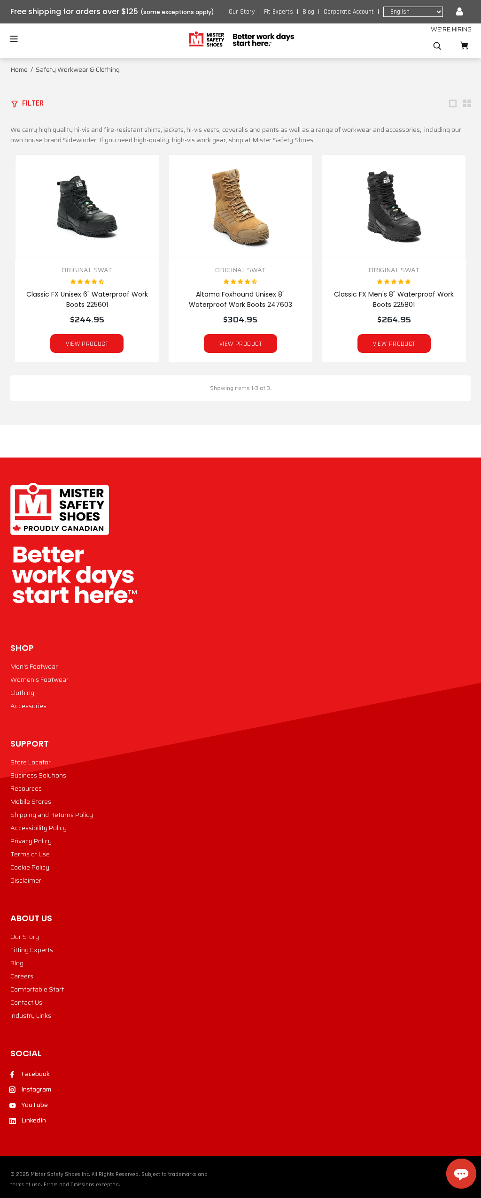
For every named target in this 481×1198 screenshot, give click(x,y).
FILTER (33, 103)
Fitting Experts (31, 950)
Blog (308, 12)
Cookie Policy (29, 867)
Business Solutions (38, 775)
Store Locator (30, 762)
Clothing (22, 692)
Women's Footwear (39, 679)
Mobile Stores (30, 801)
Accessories (28, 706)
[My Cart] (464, 45)
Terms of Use (30, 854)
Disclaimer (25, 880)
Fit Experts (278, 12)
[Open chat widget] (461, 1174)
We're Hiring (451, 29)
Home (19, 69)
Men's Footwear (34, 666)
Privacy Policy (31, 841)
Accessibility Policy (38, 828)
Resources (26, 788)
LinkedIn (33, 1120)
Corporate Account (349, 12)
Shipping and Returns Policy (51, 814)
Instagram (36, 1089)
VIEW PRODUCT (87, 344)
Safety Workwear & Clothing (78, 69)
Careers (21, 976)
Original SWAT (87, 270)
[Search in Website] (437, 45)
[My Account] (459, 12)
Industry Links (30, 1015)
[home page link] (240, 39)
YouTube (34, 1104)
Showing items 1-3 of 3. (240, 387)
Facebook (35, 1073)
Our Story (242, 12)
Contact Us (26, 1002)
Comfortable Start (37, 989)
